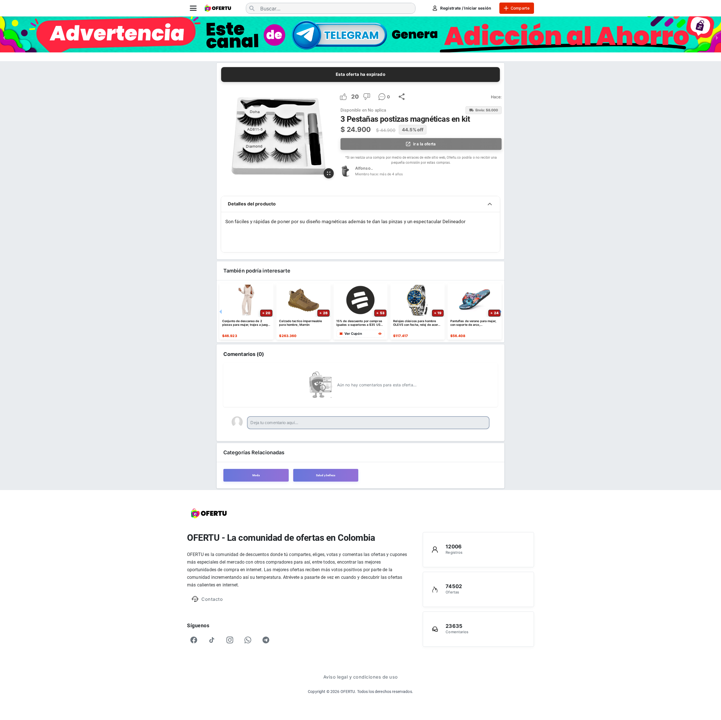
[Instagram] (230, 640)
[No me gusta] (366, 96)
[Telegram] (266, 640)
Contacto (212, 599)
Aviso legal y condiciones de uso (360, 677)
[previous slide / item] (4, 37)
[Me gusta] (343, 96)
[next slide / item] (717, 37)
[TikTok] (212, 640)
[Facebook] (194, 640)
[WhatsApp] (248, 640)
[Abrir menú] (193, 8)
